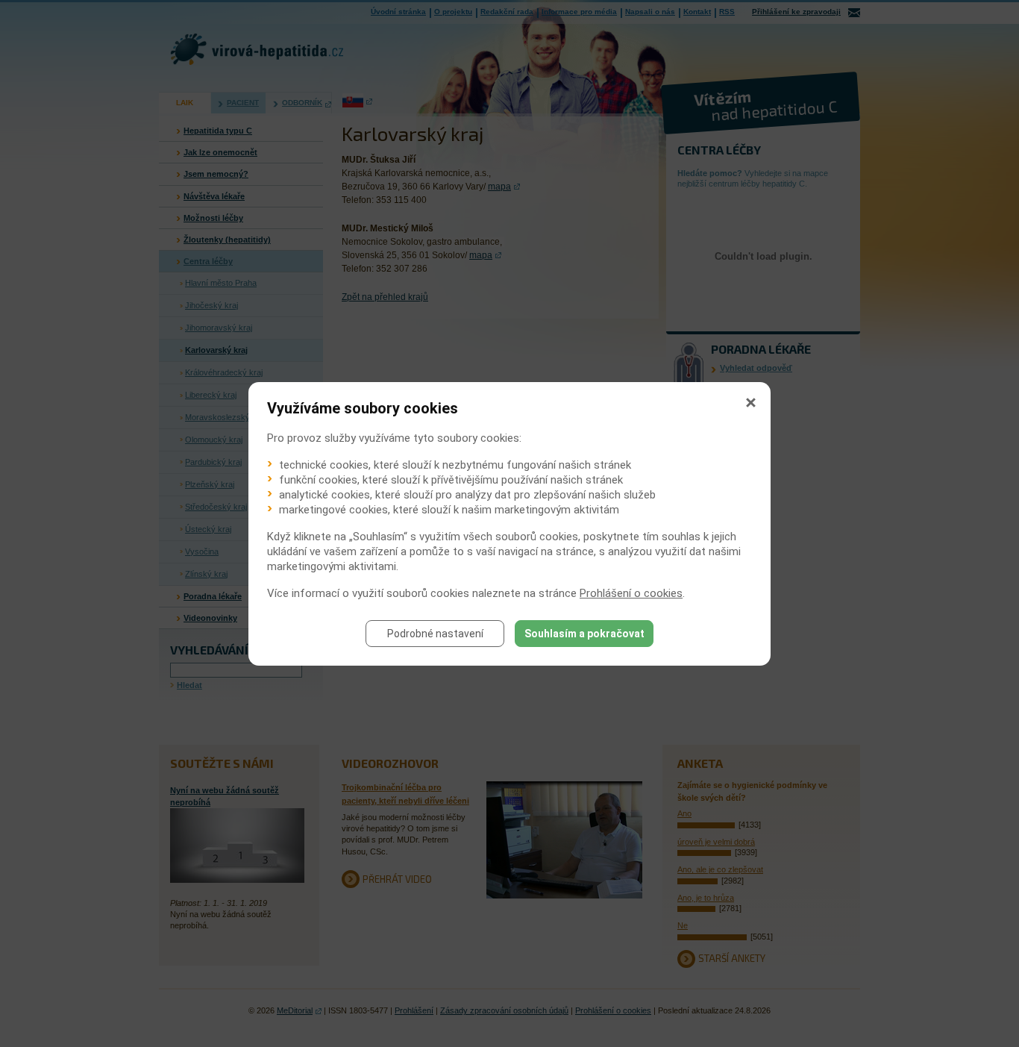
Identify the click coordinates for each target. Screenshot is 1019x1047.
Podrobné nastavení (435, 634)
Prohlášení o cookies (631, 593)
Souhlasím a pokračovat (584, 634)
